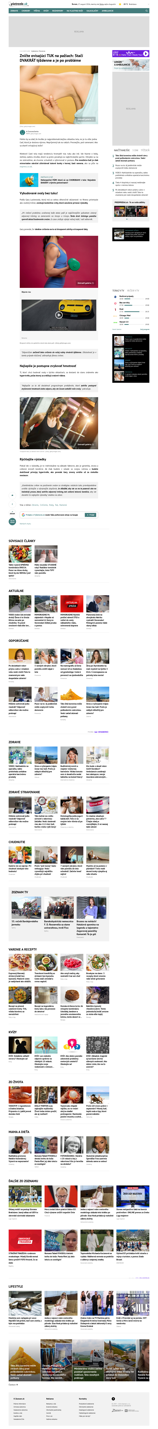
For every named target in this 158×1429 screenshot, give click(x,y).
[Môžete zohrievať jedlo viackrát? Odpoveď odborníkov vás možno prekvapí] (20, 805)
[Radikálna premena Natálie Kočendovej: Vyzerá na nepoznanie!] (20, 1144)
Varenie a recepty (23, 949)
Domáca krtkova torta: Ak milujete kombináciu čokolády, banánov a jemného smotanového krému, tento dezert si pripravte (71, 1011)
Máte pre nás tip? (84, 1416)
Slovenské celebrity (86, 1329)
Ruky (51, 505)
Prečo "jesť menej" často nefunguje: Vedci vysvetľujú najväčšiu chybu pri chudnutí (45, 870)
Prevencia (42, 51)
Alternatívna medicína (67, 780)
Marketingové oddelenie (87, 1413)
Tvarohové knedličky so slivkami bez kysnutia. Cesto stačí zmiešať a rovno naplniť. (45, 977)
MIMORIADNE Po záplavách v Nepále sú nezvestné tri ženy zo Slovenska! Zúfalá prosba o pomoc (45, 620)
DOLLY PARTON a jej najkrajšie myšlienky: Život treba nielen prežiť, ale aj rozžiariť (46, 1110)
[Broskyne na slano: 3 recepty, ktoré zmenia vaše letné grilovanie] (97, 962)
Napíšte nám (18, 1416)
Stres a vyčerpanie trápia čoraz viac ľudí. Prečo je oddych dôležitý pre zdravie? (46, 770)
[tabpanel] (130, 175)
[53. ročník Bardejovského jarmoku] (26, 908)
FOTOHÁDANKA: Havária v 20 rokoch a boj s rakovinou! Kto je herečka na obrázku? (71, 1160)
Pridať (91, 515)
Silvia (101, 4)
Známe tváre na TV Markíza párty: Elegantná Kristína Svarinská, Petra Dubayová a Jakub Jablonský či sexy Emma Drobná (95, 1322)
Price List (49, 1416)
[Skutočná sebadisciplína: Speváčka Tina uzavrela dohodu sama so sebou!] (97, 1144)
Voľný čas (89, 1117)
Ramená (63, 505)
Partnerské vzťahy (132, 230)
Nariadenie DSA (19, 1419)
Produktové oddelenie (86, 1404)
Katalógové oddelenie (86, 1410)
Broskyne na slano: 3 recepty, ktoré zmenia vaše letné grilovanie (95, 976)
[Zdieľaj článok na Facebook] (12, 504)
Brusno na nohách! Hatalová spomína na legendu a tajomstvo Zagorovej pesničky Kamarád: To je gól (88, 928)
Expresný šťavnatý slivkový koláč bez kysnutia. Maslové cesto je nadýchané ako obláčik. (20, 977)
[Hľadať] (146, 10)
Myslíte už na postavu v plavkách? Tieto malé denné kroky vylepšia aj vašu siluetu (96, 870)
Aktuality (37, 576)
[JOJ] (115, 303)
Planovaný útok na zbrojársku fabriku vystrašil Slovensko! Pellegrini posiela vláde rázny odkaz (96, 620)
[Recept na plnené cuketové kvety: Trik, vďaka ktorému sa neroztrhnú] (20, 995)
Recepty (62, 1020)
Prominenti (80, 937)
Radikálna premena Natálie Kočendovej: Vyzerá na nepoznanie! (19, 1159)
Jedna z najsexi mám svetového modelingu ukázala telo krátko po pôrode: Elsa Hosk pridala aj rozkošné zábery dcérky (61, 1322)
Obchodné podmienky (53, 1410)
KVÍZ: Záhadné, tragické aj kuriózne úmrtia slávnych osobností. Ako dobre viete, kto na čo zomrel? (96, 1061)
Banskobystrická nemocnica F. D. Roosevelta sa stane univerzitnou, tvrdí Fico (58, 924)
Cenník (48, 1413)
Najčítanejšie (122, 150)
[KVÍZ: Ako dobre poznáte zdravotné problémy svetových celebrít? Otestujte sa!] (71, 1045)
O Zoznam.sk (19, 1398)
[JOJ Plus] (115, 322)
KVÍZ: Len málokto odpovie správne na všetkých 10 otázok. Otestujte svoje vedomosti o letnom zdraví (43, 1061)
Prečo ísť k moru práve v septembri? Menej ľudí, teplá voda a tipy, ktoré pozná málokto (96, 1110)
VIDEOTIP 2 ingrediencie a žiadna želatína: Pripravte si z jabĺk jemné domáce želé (20, 1110)
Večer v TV (133, 290)
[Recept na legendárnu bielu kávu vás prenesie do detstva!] (46, 995)
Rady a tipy (63, 979)
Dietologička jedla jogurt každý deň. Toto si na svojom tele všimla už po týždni (71, 820)
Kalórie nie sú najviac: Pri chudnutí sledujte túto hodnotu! (20, 869)
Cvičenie (44, 505)
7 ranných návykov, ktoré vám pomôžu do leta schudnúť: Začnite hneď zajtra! (71, 870)
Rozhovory (57, 10)
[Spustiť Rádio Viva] (130, 52)
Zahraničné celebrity (51, 1329)
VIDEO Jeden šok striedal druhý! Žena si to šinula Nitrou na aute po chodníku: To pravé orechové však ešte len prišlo (20, 620)
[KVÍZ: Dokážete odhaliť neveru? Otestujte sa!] (20, 1045)
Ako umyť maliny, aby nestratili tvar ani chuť (70, 974)
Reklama (50, 1398)
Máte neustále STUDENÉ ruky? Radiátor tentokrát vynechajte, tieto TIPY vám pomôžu (45, 568)
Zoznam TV (20, 892)
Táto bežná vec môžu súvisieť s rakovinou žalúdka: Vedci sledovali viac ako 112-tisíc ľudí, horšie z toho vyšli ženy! (45, 821)
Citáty (36, 1117)
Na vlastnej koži (75, 10)
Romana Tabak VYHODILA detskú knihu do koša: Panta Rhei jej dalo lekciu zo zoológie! (46, 1160)
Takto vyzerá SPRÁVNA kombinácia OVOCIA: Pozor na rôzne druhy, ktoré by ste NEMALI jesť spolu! (19, 570)
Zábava (118, 1326)
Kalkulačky (92, 10)
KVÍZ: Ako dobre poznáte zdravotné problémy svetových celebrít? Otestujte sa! (71, 1060)
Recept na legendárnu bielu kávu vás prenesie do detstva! (45, 1009)
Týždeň (145, 150)
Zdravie (14, 10)
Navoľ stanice (116, 329)
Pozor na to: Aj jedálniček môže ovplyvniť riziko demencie (128, 166)
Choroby (26, 10)
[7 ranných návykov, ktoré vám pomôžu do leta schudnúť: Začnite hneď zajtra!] (71, 855)
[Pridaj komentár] (12, 495)
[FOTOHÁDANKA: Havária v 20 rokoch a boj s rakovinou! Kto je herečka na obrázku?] (71, 1144)
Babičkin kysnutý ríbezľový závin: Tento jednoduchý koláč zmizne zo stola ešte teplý (97, 1010)
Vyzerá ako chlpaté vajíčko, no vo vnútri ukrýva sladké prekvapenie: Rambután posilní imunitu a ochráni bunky (71, 1111)
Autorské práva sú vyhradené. (121, 1406)
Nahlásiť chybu (25, 524)
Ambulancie (107, 10)
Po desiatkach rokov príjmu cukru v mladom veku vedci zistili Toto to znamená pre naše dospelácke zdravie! (131, 192)
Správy (14, 928)
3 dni (135, 150)
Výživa (37, 10)
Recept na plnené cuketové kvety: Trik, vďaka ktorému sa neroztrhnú (18, 1010)
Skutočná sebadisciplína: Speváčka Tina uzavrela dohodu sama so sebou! (97, 1159)
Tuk (56, 505)
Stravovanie (12, 578)
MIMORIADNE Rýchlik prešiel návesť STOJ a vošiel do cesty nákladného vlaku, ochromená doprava (70, 620)
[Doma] (115, 316)
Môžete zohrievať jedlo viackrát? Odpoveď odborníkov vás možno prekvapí (19, 820)
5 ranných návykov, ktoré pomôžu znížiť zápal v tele (136, 375)
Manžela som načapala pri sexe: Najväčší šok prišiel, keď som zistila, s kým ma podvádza (135, 234)
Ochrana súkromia (20, 1407)
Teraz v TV (118, 290)
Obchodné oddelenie (86, 1407)
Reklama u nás (51, 1404)
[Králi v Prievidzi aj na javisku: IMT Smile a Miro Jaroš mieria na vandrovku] (132, 1303)
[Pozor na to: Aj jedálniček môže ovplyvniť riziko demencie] (119, 341)
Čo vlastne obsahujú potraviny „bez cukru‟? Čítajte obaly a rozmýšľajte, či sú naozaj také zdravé (97, 821)
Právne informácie (20, 1404)
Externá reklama (51, 1407)
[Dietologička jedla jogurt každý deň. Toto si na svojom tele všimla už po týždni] (71, 805)
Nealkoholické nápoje (41, 1014)
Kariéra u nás (18, 1413)
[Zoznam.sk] (118, 1411)
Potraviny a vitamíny (67, 827)
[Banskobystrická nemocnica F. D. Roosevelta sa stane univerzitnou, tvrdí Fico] (59, 908)
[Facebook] (113, 1399)
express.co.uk (26, 166)
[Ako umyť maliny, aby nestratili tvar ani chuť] (71, 962)
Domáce (11, 628)
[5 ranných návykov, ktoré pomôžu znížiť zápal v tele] (119, 376)
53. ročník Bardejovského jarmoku (25, 923)
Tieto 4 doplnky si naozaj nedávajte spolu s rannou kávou (130, 183)
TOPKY (37, 1167)
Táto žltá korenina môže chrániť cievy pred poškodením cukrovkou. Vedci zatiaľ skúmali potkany (131, 158)
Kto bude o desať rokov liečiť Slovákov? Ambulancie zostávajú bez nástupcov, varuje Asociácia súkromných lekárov (96, 771)
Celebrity (11, 1164)
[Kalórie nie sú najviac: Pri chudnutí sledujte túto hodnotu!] (20, 855)
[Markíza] (115, 297)
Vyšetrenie (34, 51)
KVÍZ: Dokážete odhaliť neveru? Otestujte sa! (19, 1057)
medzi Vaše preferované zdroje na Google (52, 515)
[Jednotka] (115, 310)
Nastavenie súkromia (20, 1410)
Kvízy (46, 10)
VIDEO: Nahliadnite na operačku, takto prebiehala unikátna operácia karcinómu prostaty (18, 771)
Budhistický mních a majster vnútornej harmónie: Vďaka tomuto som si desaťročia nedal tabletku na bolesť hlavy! (71, 771)
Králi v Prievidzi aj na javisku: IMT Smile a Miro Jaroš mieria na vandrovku (131, 1321)
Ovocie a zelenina (66, 1120)
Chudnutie (12, 874)
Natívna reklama (51, 1419)
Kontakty (83, 1398)
